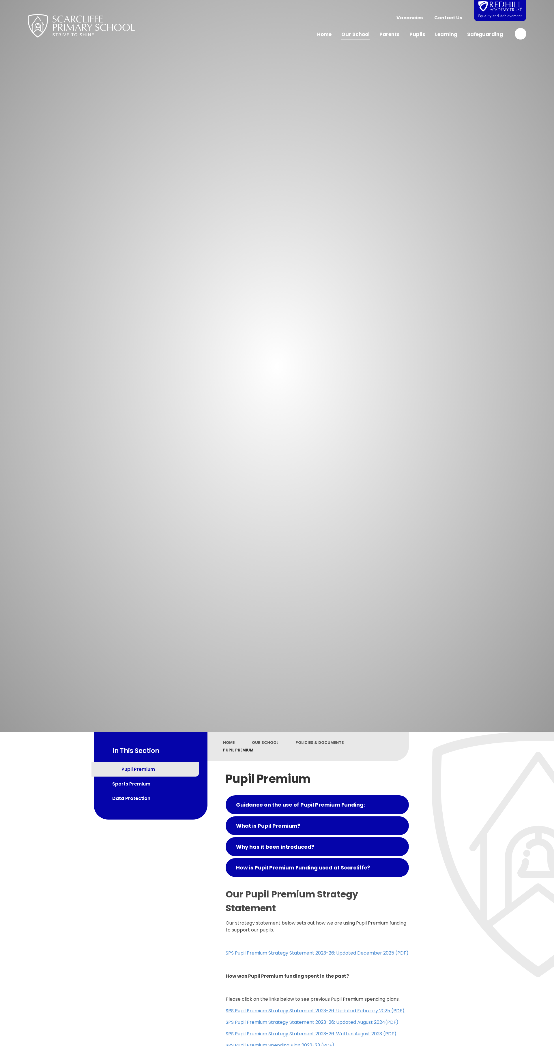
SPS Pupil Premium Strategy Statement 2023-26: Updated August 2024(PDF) (312, 1022)
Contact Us (448, 17)
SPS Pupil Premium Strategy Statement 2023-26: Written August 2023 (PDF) (311, 1033)
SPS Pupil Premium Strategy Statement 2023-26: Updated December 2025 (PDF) (317, 953)
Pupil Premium (238, 750)
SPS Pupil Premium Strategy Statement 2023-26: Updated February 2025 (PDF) (315, 1010)
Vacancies (409, 17)
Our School (265, 742)
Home (229, 742)
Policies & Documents (319, 742)
